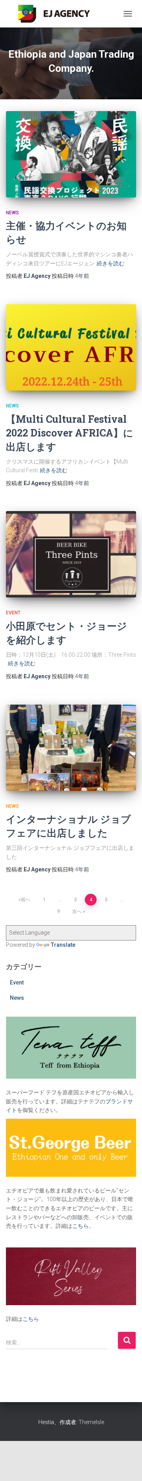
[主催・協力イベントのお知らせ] (71, 154)
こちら (80, 1226)
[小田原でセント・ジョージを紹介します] (71, 554)
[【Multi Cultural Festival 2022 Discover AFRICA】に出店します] (71, 347)
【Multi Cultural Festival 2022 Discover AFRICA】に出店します (69, 433)
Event (13, 612)
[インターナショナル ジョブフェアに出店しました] (71, 748)
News (12, 212)
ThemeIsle (91, 1422)
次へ (77, 911)
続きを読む (110, 263)
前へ (25, 899)
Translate (63, 945)
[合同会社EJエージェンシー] (55, 14)
